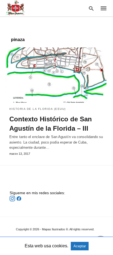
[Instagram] (13, 200)
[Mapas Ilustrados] (15, 8)
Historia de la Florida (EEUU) (37, 108)
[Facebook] (19, 200)
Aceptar (80, 246)
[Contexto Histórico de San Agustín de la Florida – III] (56, 75)
